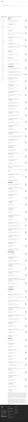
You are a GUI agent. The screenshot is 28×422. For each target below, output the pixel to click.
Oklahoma (3, 62)
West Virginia (3, 79)
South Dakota (3, 69)
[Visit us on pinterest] (3, 416)
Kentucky (3, 39)
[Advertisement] (14, 11)
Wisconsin (3, 78)
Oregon (2, 63)
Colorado (2, 24)
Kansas (2, 38)
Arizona (2, 22)
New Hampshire (3, 55)
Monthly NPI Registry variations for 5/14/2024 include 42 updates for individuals (10, 412)
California (3, 23)
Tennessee (3, 70)
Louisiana (3, 40)
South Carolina (3, 68)
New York (3, 60)
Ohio (2, 61)
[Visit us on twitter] (4, 416)
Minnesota (3, 46)
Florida (2, 29)
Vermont (2, 76)
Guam (2, 31)
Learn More (12, 3)
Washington (3, 77)
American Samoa (3, 21)
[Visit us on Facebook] (1, 416)
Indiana (2, 37)
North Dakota (3, 53)
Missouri (2, 47)
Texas (2, 71)
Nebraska (3, 54)
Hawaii (2, 32)
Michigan (2, 45)
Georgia (2, 30)
